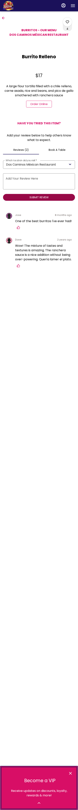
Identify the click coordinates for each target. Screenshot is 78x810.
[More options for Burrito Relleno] (67, 21)
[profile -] (63, 5)
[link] (39, 104)
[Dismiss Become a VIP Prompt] (70, 773)
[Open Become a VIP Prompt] (39, 803)
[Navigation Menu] (73, 5)
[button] (4, 18)
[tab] (21, 149)
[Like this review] (19, 227)
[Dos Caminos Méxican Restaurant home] (20, 5)
